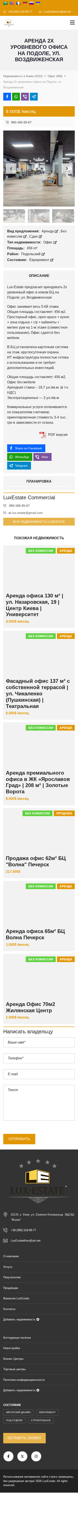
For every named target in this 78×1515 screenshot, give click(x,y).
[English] (12, 3)
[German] (25, 3)
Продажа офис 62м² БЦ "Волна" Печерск (36, 861)
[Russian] (31, 3)
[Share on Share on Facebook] (7, 97)
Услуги (7, 1267)
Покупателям (12, 1277)
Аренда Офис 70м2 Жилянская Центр (30, 1007)
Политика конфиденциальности (24, 1379)
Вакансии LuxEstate (16, 1298)
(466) (55, 76)
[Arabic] (5, 3)
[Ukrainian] (38, 3)
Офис (48, 242)
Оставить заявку (24, 1438)
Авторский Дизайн (18, 1412)
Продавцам (10, 1288)
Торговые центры (14, 1369)
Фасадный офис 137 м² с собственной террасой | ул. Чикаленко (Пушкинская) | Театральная (38, 693)
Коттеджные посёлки (17, 1337)
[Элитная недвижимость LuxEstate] (7, 23)
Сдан (34, 236)
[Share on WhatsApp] (16, 97)
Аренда (48, 231)
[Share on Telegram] (34, 97)
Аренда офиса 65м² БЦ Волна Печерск (35, 934)
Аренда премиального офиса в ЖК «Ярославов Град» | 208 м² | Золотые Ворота (38, 782)
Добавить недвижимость (19, 1319)
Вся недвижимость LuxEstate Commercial (39, 523)
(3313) (22, 76)
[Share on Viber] (25, 97)
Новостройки (11, 1348)
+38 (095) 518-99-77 (19, 11)
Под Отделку (14, 1420)
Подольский (31, 254)
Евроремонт (39, 260)
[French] (18, 3)
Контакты (9, 1309)
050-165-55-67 (21, 122)
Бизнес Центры (13, 1358)
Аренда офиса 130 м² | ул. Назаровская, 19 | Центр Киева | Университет (34, 605)
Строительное (41, 1420)
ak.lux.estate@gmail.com (25, 512)
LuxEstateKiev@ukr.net (57, 11)
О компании (11, 1256)
